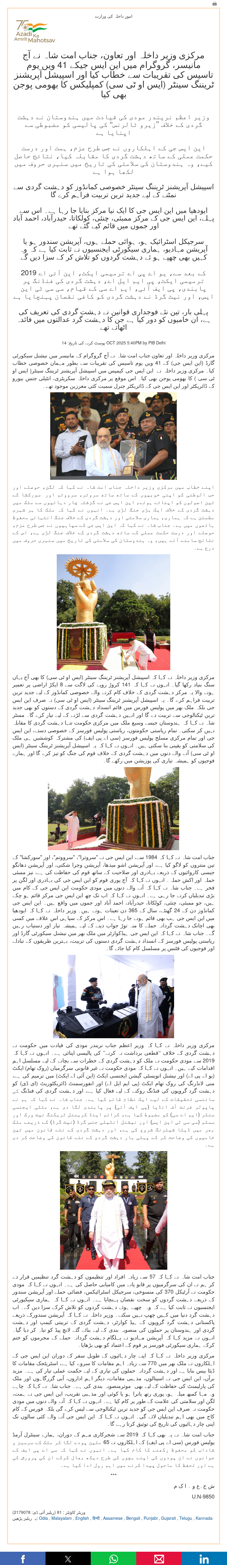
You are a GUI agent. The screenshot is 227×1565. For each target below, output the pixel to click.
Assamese (113, 1518)
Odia (44, 1518)
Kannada (204, 1518)
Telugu (186, 1518)
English (82, 1518)
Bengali (133, 1518)
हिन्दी (97, 1518)
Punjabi (151, 1518)
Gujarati (169, 1518)
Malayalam (62, 1518)
